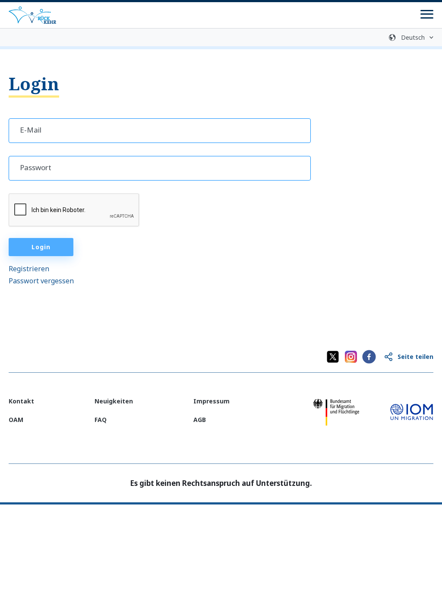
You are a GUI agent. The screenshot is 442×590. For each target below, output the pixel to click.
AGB (199, 420)
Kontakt (21, 401)
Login (41, 247)
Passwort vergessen (41, 281)
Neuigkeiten (114, 401)
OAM (16, 420)
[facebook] (369, 357)
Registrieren (29, 269)
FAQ (101, 420)
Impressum (211, 401)
